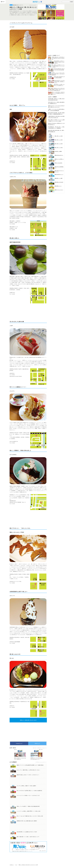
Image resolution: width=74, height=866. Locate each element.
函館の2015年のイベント (59, 174)
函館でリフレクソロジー (59, 189)
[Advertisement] (28, 95)
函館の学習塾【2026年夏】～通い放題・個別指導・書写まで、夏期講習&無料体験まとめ (56, 113)
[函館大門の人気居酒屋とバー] (51, 166)
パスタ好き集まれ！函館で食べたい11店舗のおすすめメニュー (59, 93)
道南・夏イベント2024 (59, 143)
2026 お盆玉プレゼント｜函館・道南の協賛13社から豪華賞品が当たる (56, 103)
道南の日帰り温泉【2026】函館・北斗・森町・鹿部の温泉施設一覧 (56, 131)
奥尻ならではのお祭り (58, 162)
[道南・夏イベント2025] (51, 139)
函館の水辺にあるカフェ (59, 155)
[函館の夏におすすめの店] (51, 182)
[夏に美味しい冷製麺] (51, 151)
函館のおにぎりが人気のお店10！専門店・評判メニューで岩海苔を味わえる (59, 89)
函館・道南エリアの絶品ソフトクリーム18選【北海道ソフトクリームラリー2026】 (58, 65)
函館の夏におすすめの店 (59, 182)
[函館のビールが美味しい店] (51, 159)
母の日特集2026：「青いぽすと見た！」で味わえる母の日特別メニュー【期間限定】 (56, 127)
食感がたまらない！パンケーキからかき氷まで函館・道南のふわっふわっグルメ (56, 106)
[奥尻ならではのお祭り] (51, 162)
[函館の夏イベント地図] (51, 178)
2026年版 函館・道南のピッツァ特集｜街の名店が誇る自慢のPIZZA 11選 (56, 99)
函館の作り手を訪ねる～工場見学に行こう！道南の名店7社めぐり (56, 124)
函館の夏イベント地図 (58, 178)
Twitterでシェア (37, 743)
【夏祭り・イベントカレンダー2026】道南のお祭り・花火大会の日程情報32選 (58, 73)
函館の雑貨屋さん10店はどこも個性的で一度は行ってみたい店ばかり (59, 62)
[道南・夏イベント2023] (51, 147)
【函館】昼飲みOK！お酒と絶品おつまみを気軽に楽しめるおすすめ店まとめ (58, 58)
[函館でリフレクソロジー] (51, 189)
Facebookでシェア (19, 743)
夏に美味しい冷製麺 (58, 151)
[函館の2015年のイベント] (51, 174)
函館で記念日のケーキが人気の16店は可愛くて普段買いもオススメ (59, 81)
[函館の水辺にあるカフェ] (51, 155)
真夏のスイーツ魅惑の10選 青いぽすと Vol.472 (28, 720)
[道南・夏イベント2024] (51, 143)
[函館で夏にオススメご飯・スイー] (51, 170)
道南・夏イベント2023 (59, 147)
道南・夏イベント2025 (59, 139)
